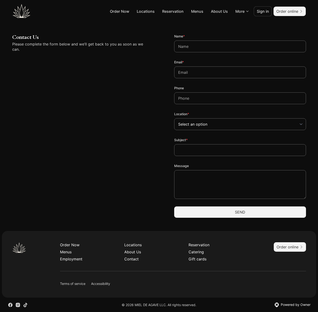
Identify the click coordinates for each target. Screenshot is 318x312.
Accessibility (100, 284)
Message (181, 166)
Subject (187, 140)
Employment (71, 259)
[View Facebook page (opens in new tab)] (10, 305)
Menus (197, 11)
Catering (196, 252)
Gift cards (197, 259)
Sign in (263, 11)
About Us (219, 11)
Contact (131, 259)
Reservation (173, 11)
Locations (146, 11)
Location (188, 114)
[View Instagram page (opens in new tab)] (18, 305)
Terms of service (72, 284)
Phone (179, 88)
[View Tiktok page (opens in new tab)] (25, 305)
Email (185, 62)
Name (185, 36)
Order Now (119, 11)
